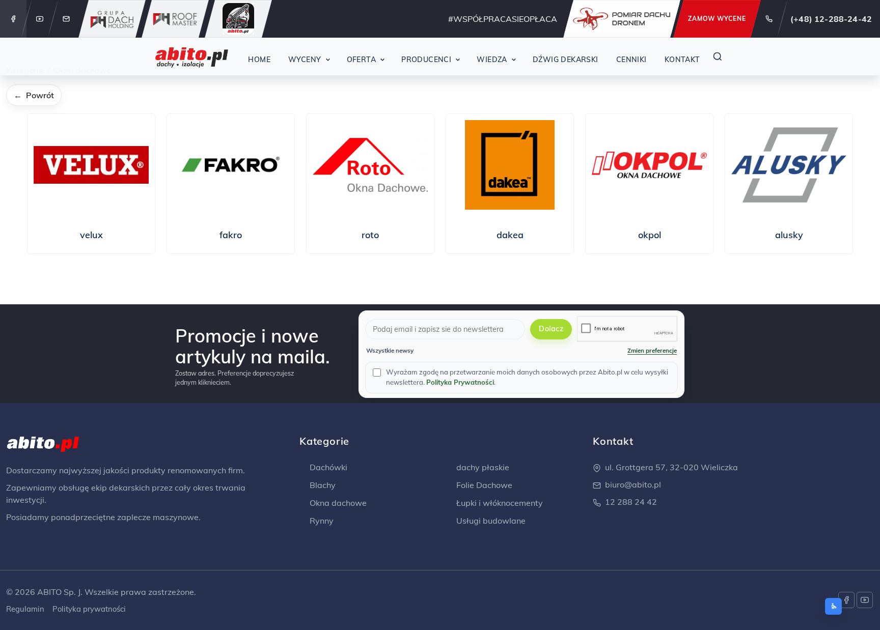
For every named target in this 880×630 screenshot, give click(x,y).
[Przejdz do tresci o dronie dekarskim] (621, 19)
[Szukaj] (717, 56)
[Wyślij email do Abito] (66, 19)
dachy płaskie (481, 467)
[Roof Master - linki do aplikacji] (175, 19)
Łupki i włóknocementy (498, 503)
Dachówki (327, 467)
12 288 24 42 (631, 502)
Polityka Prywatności (460, 382)
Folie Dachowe (483, 485)
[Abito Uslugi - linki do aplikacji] (238, 19)
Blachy (322, 485)
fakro (230, 235)
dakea (510, 235)
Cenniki (631, 59)
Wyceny (304, 59)
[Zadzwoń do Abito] (769, 19)
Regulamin (25, 609)
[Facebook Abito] (13, 19)
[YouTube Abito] (39, 19)
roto (370, 235)
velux (91, 235)
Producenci (426, 59)
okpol (649, 235)
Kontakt (682, 59)
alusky (789, 235)
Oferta (361, 59)
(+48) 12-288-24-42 (831, 19)
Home (259, 59)
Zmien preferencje (652, 350)
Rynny (321, 521)
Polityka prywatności (89, 609)
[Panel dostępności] (833, 606)
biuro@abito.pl (633, 484)
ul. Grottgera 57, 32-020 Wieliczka (671, 467)
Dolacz (551, 328)
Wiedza (492, 59)
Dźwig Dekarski (565, 59)
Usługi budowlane (490, 521)
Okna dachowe (337, 503)
